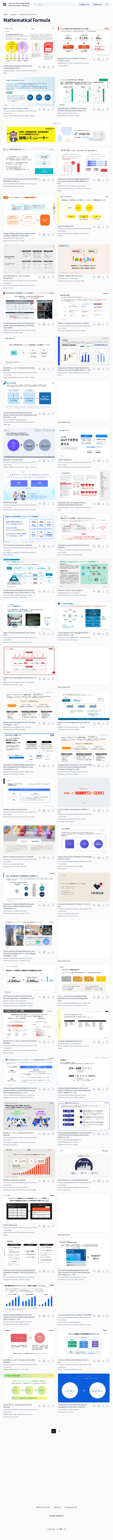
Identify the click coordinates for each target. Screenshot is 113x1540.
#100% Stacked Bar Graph (66, 188)
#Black (5, 288)
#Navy (27, 116)
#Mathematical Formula (28, 71)
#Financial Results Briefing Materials (15, 184)
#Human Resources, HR (65, 233)
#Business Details (74, 1322)
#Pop (5, 73)
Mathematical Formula (28, 14)
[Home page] (4, 4)
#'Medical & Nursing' (20, 911)
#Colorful (77, 281)
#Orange (60, 66)
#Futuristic (83, 595)
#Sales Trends (23, 1187)
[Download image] (48, 67)
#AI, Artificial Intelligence (11, 285)
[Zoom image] (39, 67)
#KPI (89, 1003)
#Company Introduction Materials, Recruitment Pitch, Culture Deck (20, 112)
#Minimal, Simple (84, 467)
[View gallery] (44, 67)
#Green (76, 115)
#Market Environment (26, 1003)
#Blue (59, 375)
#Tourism (61, 914)
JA (57, 1529)
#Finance (6, 864)
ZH (65, 1529)
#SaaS (70, 63)
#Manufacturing (30, 330)
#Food (18, 71)
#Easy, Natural (70, 821)
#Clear (32, 377)
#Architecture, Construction (77, 186)
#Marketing (7, 817)
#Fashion (28, 727)
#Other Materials (8, 238)
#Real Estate (29, 772)
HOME (5, 14)
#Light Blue (6, 424)
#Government (19, 238)
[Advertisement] (84, 400)
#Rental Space (73, 113)
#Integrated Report (9, 71)
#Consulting (73, 278)
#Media (70, 373)
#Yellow (60, 236)
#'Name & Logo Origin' (17, 864)
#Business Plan (63, 63)
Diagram (14, 14)
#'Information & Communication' (68, 1142)
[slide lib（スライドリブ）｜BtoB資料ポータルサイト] (82, 134)
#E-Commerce (31, 184)
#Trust (66, 66)
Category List (84, 4)
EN (61, 1529)
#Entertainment (8, 510)
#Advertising (7, 642)
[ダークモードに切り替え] (107, 4)
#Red (59, 191)
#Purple (33, 510)
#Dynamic (33, 467)
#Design (82, 727)
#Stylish (32, 116)
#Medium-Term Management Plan (13, 330)
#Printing (61, 331)
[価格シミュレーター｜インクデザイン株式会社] (31, 134)
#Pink (84, 819)
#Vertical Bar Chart (9, 1190)
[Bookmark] (53, 67)
